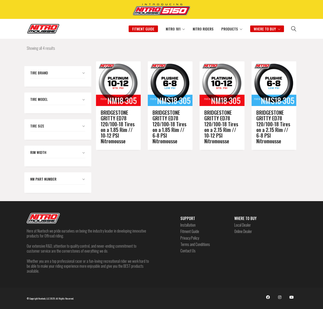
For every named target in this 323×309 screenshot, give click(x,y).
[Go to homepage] (43, 29)
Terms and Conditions (195, 244)
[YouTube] (291, 297)
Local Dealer (242, 225)
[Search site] (293, 29)
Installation (188, 225)
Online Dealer (243, 231)
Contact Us (188, 250)
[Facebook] (268, 297)
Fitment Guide (189, 231)
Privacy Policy (189, 238)
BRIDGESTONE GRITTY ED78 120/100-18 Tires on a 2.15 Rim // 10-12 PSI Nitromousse (221, 127)
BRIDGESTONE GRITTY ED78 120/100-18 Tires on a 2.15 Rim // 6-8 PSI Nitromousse (273, 127)
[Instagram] (279, 297)
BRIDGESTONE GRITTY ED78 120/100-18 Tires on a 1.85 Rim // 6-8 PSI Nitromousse (169, 127)
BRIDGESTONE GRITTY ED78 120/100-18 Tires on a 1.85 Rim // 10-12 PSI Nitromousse (118, 127)
